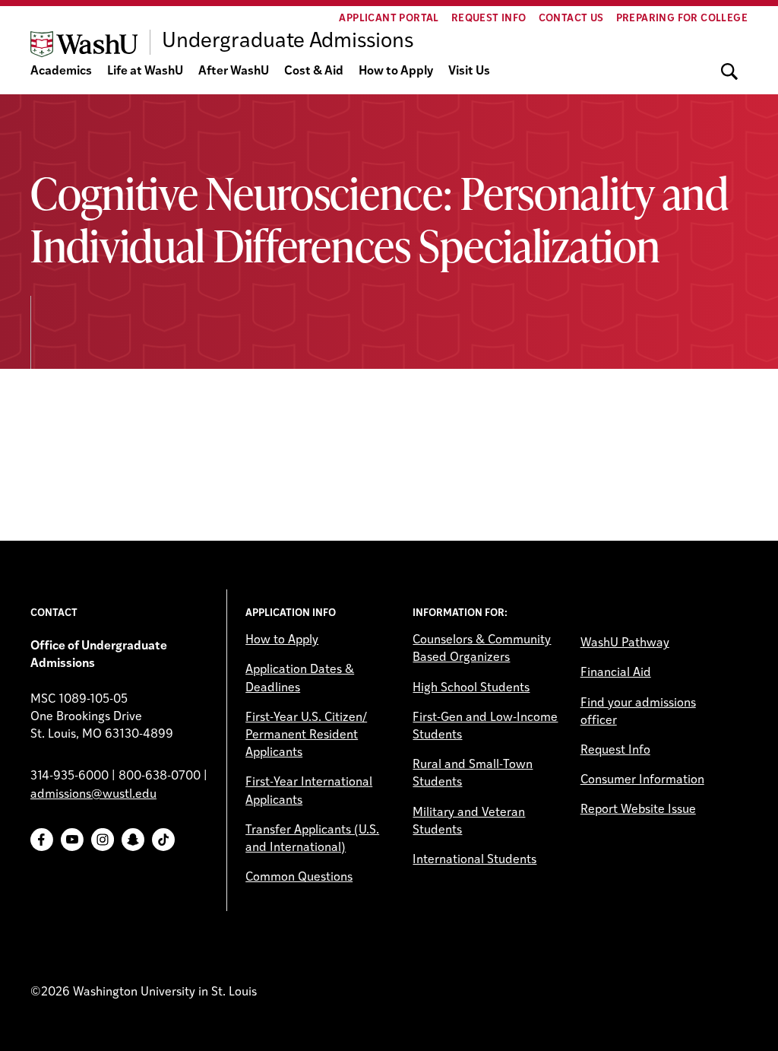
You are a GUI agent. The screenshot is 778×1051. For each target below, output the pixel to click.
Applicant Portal (388, 19)
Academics (61, 71)
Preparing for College (682, 19)
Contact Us (571, 19)
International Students (474, 860)
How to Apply (396, 71)
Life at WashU (145, 71)
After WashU (233, 71)
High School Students (471, 688)
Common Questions (299, 878)
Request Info (489, 19)
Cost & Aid (313, 71)
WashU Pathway (624, 643)
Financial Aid (615, 673)
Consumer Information (642, 780)
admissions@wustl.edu (93, 795)
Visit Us (469, 71)
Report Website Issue (638, 810)
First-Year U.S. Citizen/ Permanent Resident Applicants (306, 735)
